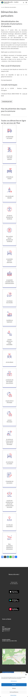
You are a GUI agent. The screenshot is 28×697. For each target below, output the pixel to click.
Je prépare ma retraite (9, 301)
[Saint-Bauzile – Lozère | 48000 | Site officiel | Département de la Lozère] (2, 2)
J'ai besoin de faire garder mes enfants (9, 381)
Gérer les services (14, 680)
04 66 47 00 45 (7, 631)
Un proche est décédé (9, 197)
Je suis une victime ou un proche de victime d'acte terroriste (9, 504)
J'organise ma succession (9, 482)
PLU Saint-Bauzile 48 (6, 80)
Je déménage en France (9, 137)
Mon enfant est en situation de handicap (9, 239)
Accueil (2, 7)
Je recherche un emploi (9, 462)
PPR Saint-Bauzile (5, 115)
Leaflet (16, 663)
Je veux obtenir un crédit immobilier (9, 342)
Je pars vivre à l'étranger (9, 401)
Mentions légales (13, 695)
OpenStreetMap (22, 663)
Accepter (14, 684)
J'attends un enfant (9, 177)
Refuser (14, 688)
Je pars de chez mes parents (9, 157)
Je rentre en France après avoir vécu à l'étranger (9, 442)
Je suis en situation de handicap (9, 217)
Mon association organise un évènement (9, 546)
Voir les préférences (14, 692)
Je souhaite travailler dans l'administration (9, 281)
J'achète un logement (9, 321)
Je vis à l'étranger (9, 420)
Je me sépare (9, 362)
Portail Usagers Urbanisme (18, 39)
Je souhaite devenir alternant (9, 260)
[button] (26, 674)
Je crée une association (9, 525)
